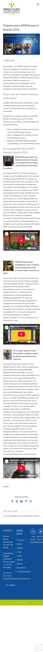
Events (19, 564)
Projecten (21, 540)
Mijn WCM (21, 568)
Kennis (19, 544)
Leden (19, 556)
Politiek (20, 548)
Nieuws (6, 487)
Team (19, 552)
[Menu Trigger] (38, 4)
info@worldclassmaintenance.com (16, 579)
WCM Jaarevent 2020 (30, 78)
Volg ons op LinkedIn (33, 539)
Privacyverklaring (21, 572)
